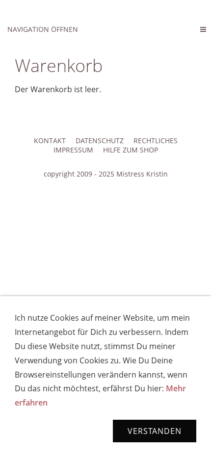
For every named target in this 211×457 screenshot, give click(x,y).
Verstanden (155, 431)
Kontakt (50, 140)
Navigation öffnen (42, 29)
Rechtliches (155, 140)
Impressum (73, 149)
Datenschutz (100, 140)
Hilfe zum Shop (130, 149)
